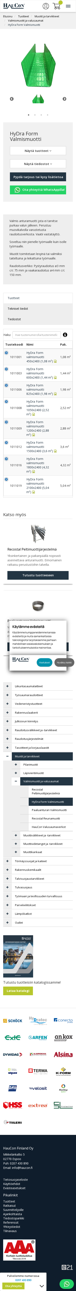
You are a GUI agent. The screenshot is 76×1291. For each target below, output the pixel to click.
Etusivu (7, 16)
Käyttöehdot (11, 1184)
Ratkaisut (9, 1206)
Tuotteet (23, 16)
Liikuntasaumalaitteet (29, 686)
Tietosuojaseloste (15, 1180)
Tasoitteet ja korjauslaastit (32, 748)
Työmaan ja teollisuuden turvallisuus (38, 896)
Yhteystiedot (11, 1227)
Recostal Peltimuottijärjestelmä (46, 791)
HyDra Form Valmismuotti (24, 25)
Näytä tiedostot (37, 164)
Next (64, 99)
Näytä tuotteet (37, 151)
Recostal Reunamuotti (46, 818)
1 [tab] (28, 115)
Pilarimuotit (30, 764)
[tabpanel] (38, 98)
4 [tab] (47, 115)
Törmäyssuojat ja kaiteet (31, 861)
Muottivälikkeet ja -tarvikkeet (41, 835)
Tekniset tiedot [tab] (18, 309)
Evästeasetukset (14, 1188)
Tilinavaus (10, 1231)
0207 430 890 (19, 1163)
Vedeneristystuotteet (28, 704)
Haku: (7, 335)
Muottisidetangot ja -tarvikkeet (42, 844)
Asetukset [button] (44, 662)
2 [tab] (35, 115)
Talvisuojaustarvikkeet (29, 879)
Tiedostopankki (13, 1218)
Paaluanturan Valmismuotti (49, 810)
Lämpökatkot (23, 914)
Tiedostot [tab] (14, 319)
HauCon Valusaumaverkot (49, 827)
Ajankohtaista (12, 1214)
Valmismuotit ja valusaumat (25, 20)
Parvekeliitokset (25, 905)
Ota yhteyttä (13, 1286)
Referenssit (11, 1222)
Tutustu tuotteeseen (38, 575)
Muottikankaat (32, 852)
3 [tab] (41, 115)
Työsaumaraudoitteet (29, 695)
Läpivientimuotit (33, 773)
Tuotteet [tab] (14, 298)
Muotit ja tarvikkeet (47, 16)
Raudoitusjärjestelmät (29, 739)
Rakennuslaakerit (26, 712)
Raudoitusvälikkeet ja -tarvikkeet (36, 730)
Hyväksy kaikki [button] (64, 662)
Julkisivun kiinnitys (26, 721)
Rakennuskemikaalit (28, 870)
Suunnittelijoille (13, 1210)
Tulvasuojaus (23, 887)
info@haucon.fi (22, 1168)
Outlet (19, 922)
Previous (12, 99)
